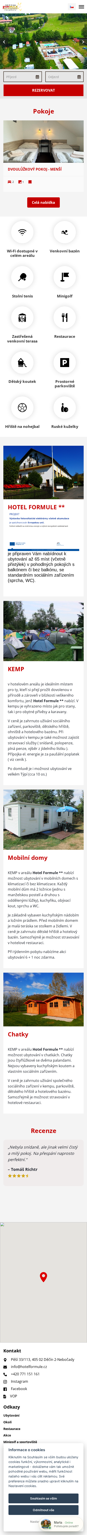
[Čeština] (72, 6)
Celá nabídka (43, 202)
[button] (43, 1277)
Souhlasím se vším (43, 1498)
